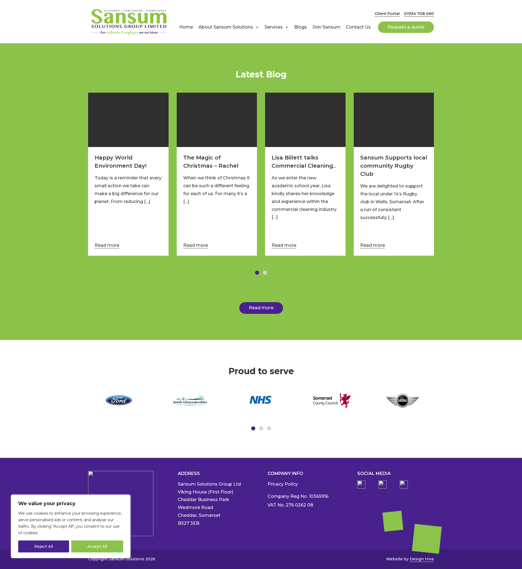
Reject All (43, 546)
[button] (257, 272)
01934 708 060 (419, 13)
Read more (107, 245)
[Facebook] (361, 484)
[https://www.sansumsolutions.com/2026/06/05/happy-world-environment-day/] (128, 120)
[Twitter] (404, 484)
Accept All (97, 546)
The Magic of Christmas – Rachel (210, 161)
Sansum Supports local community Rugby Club (393, 165)
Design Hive (422, 559)
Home (186, 27)
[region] (70, 526)
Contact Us (358, 27)
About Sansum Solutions (225, 27)
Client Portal (387, 13)
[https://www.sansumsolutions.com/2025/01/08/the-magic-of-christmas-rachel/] (217, 120)
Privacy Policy (283, 484)
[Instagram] (382, 484)
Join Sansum (326, 27)
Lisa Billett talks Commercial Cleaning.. (304, 161)
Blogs (300, 27)
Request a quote (405, 27)
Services (274, 27)
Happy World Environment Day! (121, 161)
